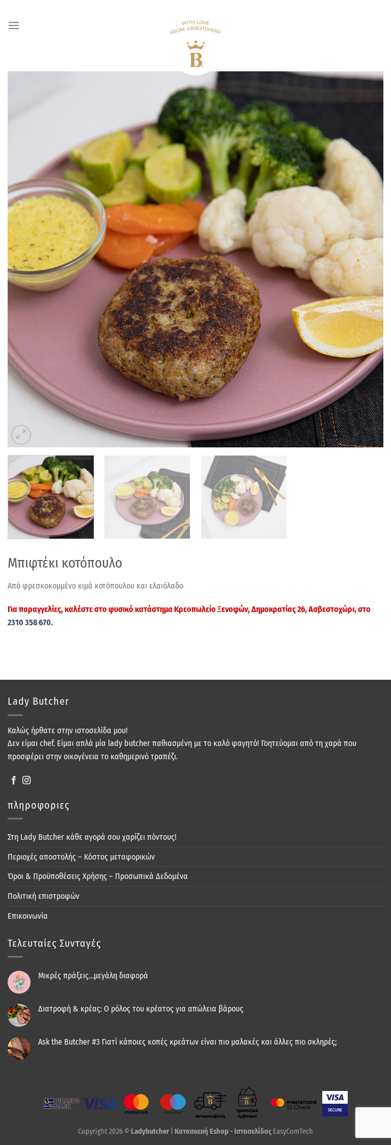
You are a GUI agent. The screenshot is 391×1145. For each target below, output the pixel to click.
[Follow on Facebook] (14, 780)
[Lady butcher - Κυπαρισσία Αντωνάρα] (195, 47)
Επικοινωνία (28, 916)
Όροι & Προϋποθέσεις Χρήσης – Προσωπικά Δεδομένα (98, 876)
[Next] (340, 259)
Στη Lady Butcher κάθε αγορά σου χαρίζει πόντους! (92, 837)
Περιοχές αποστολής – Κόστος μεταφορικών (81, 857)
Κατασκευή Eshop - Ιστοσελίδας (224, 1131)
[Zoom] (21, 435)
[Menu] (14, 25)
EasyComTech (293, 1131)
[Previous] (50, 259)
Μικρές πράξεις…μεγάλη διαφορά (93, 975)
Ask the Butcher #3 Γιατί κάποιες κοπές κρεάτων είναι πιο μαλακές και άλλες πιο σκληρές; (187, 1042)
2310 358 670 (29, 622)
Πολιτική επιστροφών (43, 896)
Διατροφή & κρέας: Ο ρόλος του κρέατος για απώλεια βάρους (140, 1009)
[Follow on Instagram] (26, 780)
